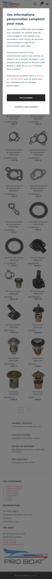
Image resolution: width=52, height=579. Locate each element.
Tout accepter (26, 98)
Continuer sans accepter (26, 107)
